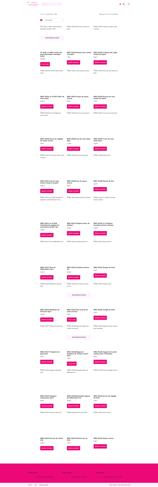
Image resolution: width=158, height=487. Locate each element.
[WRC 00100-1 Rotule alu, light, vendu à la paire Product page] (106, 38)
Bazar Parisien (113, 485)
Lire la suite (45, 64)
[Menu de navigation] (128, 4)
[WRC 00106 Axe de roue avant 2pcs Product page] (79, 124)
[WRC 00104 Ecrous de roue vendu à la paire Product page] (106, 82)
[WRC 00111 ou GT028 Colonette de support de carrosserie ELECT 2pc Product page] (52, 208)
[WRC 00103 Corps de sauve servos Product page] (79, 82)
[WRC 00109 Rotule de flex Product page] (106, 166)
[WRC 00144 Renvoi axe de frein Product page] (79, 423)
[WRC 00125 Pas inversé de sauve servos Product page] (79, 295)
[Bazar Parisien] (33, 4)
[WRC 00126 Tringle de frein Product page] (106, 295)
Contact (30, 485)
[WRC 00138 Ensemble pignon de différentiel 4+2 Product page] (79, 381)
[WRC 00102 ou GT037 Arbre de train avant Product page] (52, 82)
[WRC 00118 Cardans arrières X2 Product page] (79, 252)
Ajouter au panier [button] (73, 62)
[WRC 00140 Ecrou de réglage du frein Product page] (106, 381)
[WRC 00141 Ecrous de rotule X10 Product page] (52, 423)
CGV (35, 485)
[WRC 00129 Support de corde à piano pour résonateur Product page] (106, 337)
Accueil (42, 14)
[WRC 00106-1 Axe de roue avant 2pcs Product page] (106, 124)
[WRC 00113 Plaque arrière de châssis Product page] (79, 208)
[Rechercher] (59, 4)
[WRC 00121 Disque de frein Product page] (106, 252)
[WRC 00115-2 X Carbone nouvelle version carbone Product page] (106, 208)
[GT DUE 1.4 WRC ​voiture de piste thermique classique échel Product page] (52, 38)
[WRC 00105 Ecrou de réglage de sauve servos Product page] (52, 124)
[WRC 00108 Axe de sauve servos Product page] (79, 166)
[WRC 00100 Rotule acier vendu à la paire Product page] (79, 38)
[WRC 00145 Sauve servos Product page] (106, 423)
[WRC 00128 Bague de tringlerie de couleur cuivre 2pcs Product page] (79, 337)
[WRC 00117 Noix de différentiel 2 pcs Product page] (52, 252)
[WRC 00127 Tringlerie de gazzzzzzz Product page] (52, 337)
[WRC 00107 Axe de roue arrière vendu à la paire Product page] (52, 166)
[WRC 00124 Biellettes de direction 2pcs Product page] (52, 295)
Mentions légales (43, 485)
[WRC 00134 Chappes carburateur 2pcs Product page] (52, 381)
